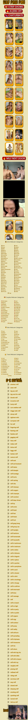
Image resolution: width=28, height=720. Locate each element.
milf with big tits (15, 652)
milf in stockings (15, 579)
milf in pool (13, 569)
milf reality (13, 629)
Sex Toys (4, 283)
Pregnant (17, 280)
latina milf (13, 447)
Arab (16, 245)
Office (4, 278)
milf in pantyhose (15, 566)
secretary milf (14, 679)
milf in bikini (14, 550)
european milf (14, 421)
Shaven (17, 283)
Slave (16, 285)
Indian (4, 267)
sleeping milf (14, 689)
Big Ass (4, 250)
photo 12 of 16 (19, 98)
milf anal (13, 460)
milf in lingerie (14, 556)
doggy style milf (15, 411)
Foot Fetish (5, 263)
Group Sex (17, 310)
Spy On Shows (18, 286)
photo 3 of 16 (9, 43)
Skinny (4, 285)
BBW (4, 248)
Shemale (4, 371)
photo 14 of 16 (19, 112)
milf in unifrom (15, 586)
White (16, 291)
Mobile (4, 277)
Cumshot (4, 305)
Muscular (17, 345)
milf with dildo (14, 656)
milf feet (13, 513)
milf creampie (14, 493)
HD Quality (5, 266)
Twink (4, 350)
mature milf (19, 140)
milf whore (13, 649)
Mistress (17, 275)
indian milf (13, 444)
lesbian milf (14, 454)
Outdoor (17, 278)
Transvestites (18, 374)
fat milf (12, 424)
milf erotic (13, 507)
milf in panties (14, 563)
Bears (16, 332)
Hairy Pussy (17, 266)
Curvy (16, 256)
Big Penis (4, 334)
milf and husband (15, 464)
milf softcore (14, 632)
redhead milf (14, 672)
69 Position (5, 301)
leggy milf (13, 450)
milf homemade (15, 536)
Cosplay (4, 256)
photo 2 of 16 (19, 30)
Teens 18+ (17, 290)
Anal (3, 245)
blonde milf (13, 397)
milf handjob (14, 530)
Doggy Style (17, 307)
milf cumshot (14, 497)
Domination (17, 259)
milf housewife (14, 540)
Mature (4, 275)
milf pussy (13, 626)
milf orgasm (14, 616)
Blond (4, 336)
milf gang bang (15, 523)
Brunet (16, 336)
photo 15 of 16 (9, 126)
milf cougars (14, 490)
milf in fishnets (15, 553)
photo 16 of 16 (19, 126)
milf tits (12, 646)
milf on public (14, 613)
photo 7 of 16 (9, 71)
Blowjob (17, 252)
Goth (4, 264)
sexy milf (13, 682)
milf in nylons (14, 560)
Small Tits (5, 286)
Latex (16, 269)
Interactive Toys (18, 267)
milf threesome (15, 642)
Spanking (5, 320)
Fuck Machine (18, 263)
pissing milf (14, 669)
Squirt (4, 288)
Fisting (16, 261)
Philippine (5, 369)
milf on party (14, 609)
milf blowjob (14, 470)
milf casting (14, 480)
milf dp (12, 503)
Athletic (17, 247)
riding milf (13, 675)
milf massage (14, 596)
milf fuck (13, 520)
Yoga (10, 293)
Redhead (5, 282)
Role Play (17, 282)
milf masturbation (13, 600)
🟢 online (9, 231)
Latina (4, 271)
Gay (3, 339)
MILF (3, 274)
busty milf (13, 404)
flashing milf (14, 430)
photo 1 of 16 (9, 30)
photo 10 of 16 (19, 85)
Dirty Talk (4, 259)
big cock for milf (15, 394)
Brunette (17, 253)
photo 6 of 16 (19, 57)
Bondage (4, 253)
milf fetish (13, 517)
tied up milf (14, 702)
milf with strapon (15, 659)
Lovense (17, 272)
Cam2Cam (5, 255)
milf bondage (14, 474)
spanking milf (14, 695)
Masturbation (18, 274)
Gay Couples (18, 339)
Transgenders (18, 372)
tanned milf (14, 699)
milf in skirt (14, 576)
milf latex (13, 593)
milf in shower (14, 573)
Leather (17, 271)
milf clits (13, 483)
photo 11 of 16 (9, 98)
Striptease (17, 288)
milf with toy (14, 662)
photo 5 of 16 (9, 57)
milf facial (13, 510)
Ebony (4, 261)
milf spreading (14, 636)
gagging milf (14, 437)
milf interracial (15, 589)
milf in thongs (14, 583)
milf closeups (14, 487)
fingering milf (14, 427)
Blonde (4, 252)
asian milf (19, 153)
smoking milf (14, 692)
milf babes (13, 467)
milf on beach (14, 603)
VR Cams (4, 291)
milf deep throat (15, 500)
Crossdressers (18, 363)
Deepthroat (5, 258)
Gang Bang (5, 310)
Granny (17, 264)
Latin (16, 342)
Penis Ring (17, 347)
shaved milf (13, 685)
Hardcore (17, 312)
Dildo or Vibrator (18, 258)
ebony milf (13, 414)
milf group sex (14, 526)
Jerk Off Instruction (6, 269)
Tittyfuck (10, 323)
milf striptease (15, 639)
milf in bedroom (15, 546)
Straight (17, 348)
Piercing (4, 280)
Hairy (16, 340)
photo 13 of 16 (9, 112)
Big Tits (16, 250)
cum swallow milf (15, 407)
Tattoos (4, 290)
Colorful (17, 255)
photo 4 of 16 (19, 43)
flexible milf (9, 153)
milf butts (13, 477)
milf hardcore (14, 533)
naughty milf (14, 665)
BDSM (16, 248)
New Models (18, 277)
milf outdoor (14, 622)
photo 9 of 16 (9, 85)
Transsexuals (5, 374)
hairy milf (13, 440)
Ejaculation (17, 337)
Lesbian (4, 272)
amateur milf (9, 140)
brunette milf (14, 401)
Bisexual (17, 334)
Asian (4, 247)
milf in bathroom (15, 543)
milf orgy (13, 619)
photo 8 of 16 (19, 71)
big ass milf (14, 391)
